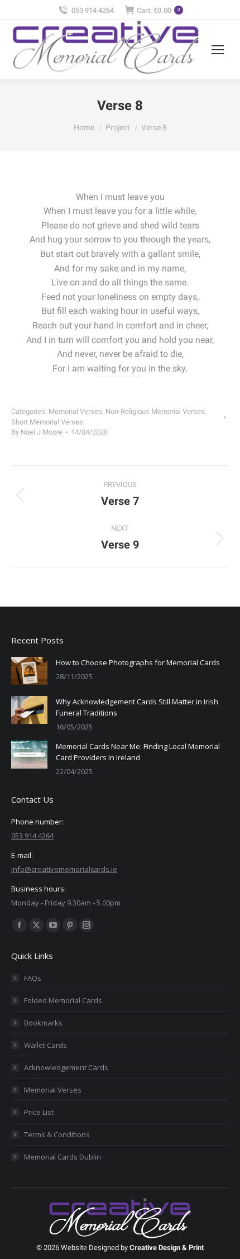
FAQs (32, 978)
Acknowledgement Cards (66, 1067)
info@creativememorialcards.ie (64, 869)
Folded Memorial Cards (63, 1000)
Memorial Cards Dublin (62, 1157)
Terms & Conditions (57, 1134)
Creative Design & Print (166, 1247)
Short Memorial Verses (47, 422)
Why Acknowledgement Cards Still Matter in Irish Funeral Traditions (137, 707)
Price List (39, 1112)
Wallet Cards (45, 1045)
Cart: (158, 10)
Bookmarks (43, 1023)
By (37, 432)
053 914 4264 (92, 10)
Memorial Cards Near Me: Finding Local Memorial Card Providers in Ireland (138, 751)
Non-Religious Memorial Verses (155, 411)
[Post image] (29, 671)
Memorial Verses (75, 411)
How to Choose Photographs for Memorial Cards (138, 662)
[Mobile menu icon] (218, 50)
